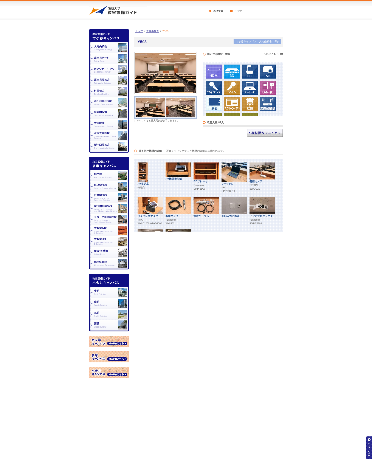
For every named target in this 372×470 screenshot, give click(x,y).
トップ (139, 31)
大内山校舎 (152, 31)
